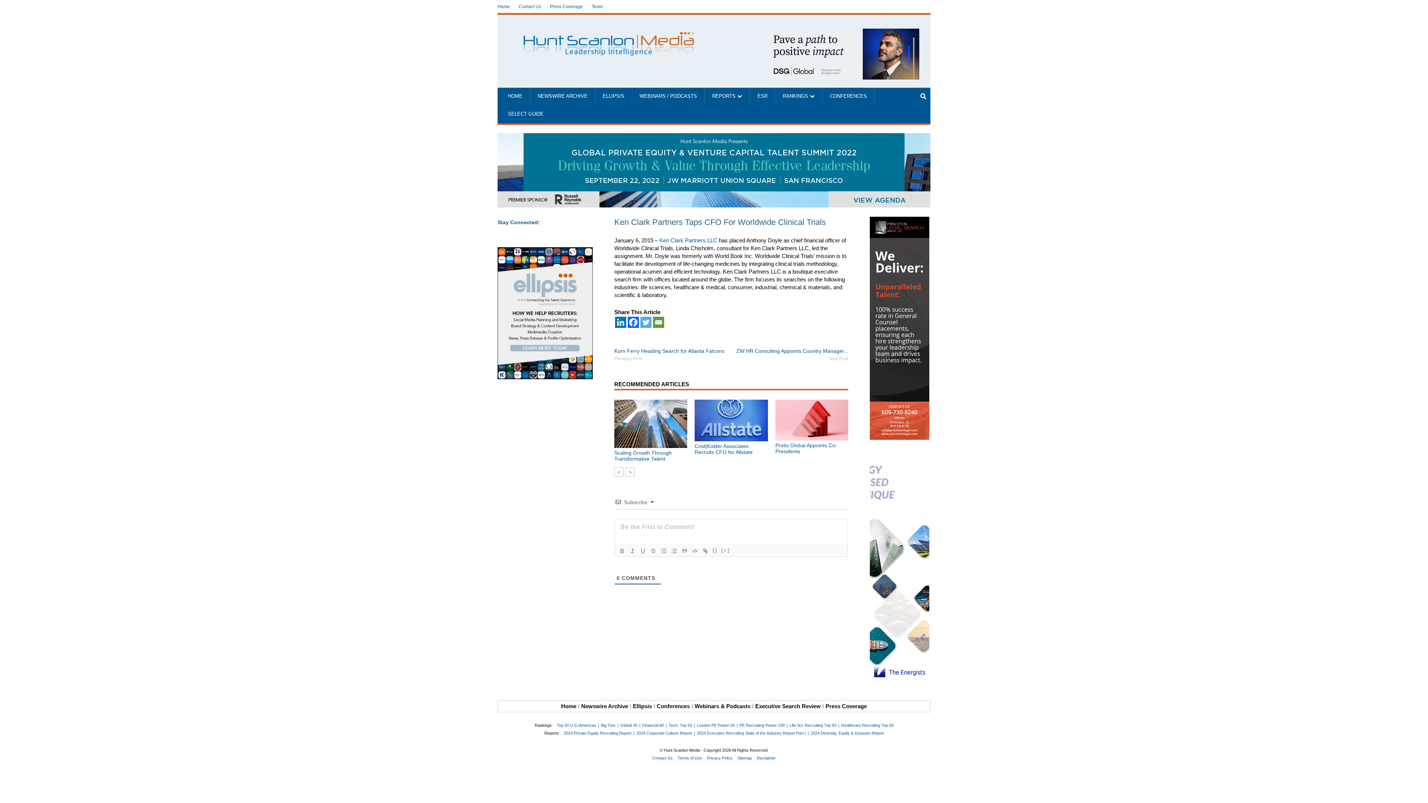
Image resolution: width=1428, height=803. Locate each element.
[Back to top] (1417, 792)
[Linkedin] (620, 322)
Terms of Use (690, 758)
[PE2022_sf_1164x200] (714, 137)
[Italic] (632, 550)
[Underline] (643, 550)
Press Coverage (566, 6)
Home (504, 6)
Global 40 (628, 725)
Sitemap (744, 758)
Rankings (795, 96)
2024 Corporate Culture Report (664, 733)
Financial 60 (653, 725)
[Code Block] (695, 550)
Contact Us (530, 6)
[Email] (658, 322)
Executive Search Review (788, 706)
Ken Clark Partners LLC (688, 240)
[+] (725, 550)
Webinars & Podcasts (722, 706)
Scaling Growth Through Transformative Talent (643, 456)
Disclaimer (766, 758)
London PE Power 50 (716, 725)
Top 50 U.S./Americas (576, 725)
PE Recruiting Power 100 (762, 725)
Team (597, 6)
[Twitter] (646, 322)
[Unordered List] (674, 550)
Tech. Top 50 (680, 725)
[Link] (705, 550)
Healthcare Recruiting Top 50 (867, 725)
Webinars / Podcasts (668, 96)
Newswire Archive (563, 96)
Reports (724, 96)
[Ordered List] (664, 550)
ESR (763, 96)
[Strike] (653, 550)
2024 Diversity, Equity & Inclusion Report (847, 733)
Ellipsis (613, 96)
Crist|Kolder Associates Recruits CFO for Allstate (724, 449)
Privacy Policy (720, 758)
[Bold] (622, 550)
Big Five (608, 725)
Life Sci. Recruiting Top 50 (812, 725)
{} (715, 550)
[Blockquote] (684, 550)
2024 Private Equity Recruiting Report (597, 733)
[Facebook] (633, 322)
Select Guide (526, 114)
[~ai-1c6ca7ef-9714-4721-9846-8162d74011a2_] (841, 32)
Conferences (848, 96)
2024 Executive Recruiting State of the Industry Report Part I (751, 733)
